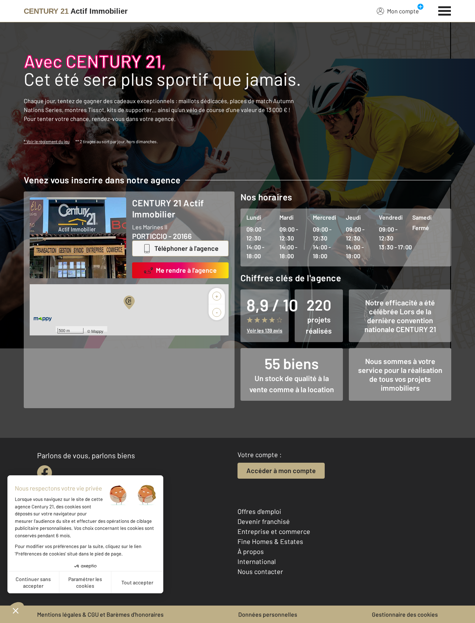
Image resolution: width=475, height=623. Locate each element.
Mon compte (403, 10)
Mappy (97, 331)
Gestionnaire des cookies (405, 614)
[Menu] (444, 10)
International (257, 561)
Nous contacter (260, 571)
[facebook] (44, 472)
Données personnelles (267, 614)
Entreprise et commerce (274, 531)
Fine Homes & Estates (270, 541)
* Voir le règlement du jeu (46, 141)
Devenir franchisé (264, 521)
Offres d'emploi (259, 511)
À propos (251, 551)
